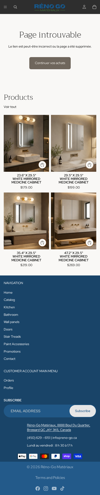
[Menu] (5, 7)
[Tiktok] (62, 488)
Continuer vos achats (50, 63)
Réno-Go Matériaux (57, 466)
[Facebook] (37, 488)
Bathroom (11, 314)
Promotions (12, 351)
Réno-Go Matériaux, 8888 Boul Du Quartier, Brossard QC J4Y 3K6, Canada (58, 427)
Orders (9, 380)
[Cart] (94, 7)
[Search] (15, 7)
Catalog (9, 300)
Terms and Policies (50, 477)
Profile (8, 388)
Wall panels (11, 322)
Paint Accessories (16, 344)
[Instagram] (46, 488)
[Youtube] (54, 488)
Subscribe (82, 411)
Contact (9, 359)
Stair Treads (12, 336)
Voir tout (10, 107)
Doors (8, 329)
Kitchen (9, 307)
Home (8, 292)
